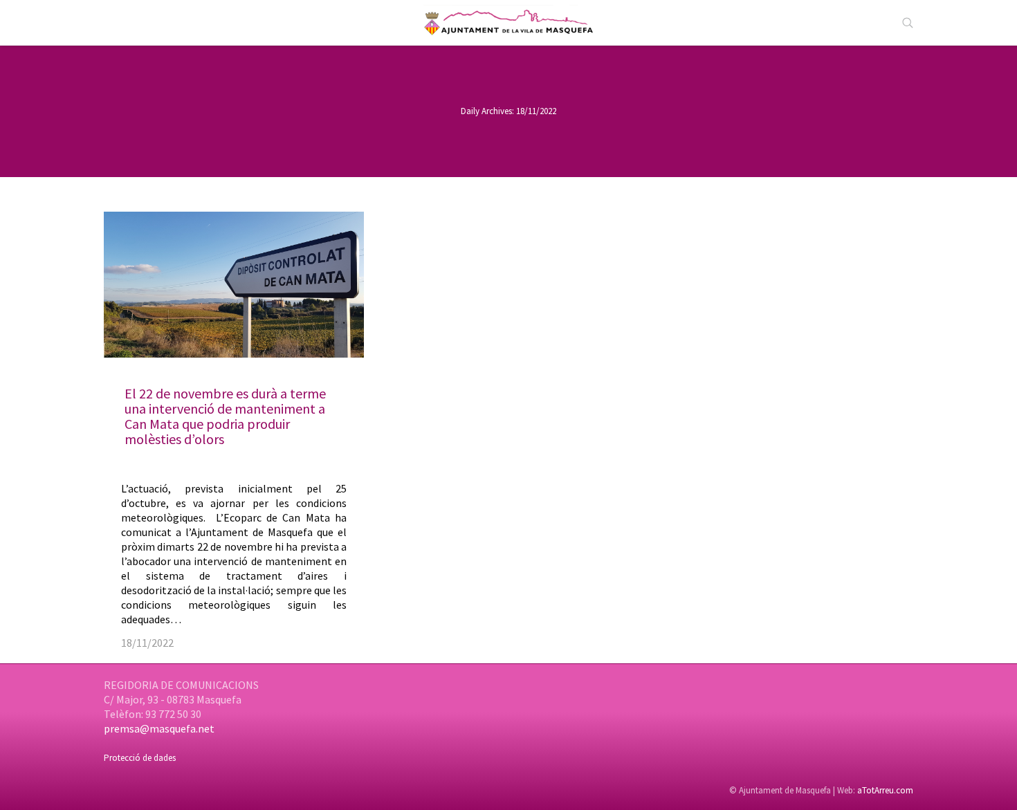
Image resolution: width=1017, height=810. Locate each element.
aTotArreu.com (885, 790)
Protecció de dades (140, 758)
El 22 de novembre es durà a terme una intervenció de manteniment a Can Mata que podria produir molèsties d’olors (225, 416)
